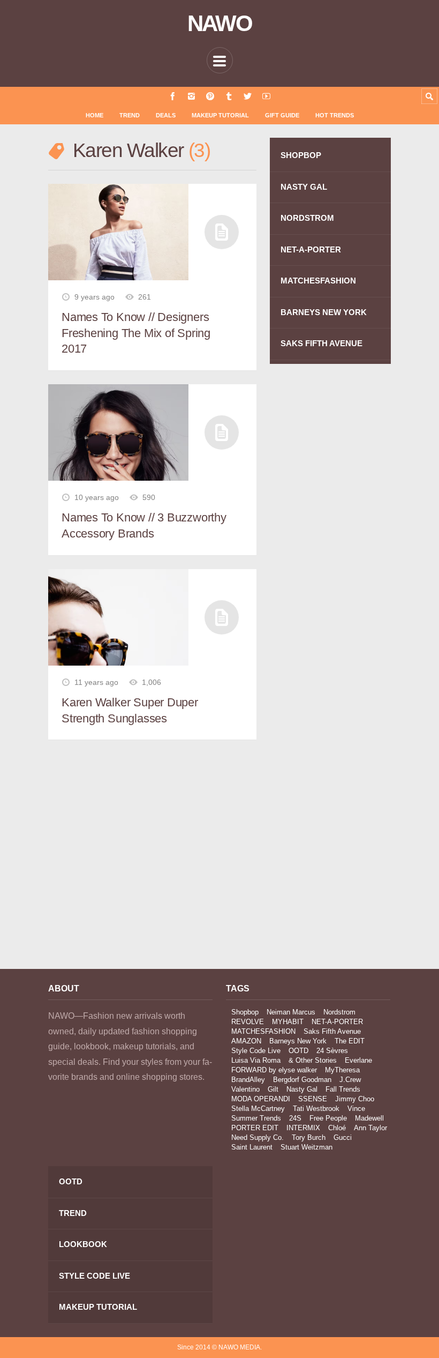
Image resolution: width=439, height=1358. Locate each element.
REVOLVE (247, 1021)
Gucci (343, 1137)
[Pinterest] (210, 96)
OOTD (298, 1050)
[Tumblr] (229, 96)
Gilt (273, 1089)
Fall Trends (343, 1089)
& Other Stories (313, 1060)
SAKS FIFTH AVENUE (321, 343)
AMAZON (246, 1041)
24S (295, 1118)
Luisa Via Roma (256, 1060)
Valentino (245, 1089)
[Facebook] (172, 96)
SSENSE (312, 1098)
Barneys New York (298, 1041)
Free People (328, 1118)
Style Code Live (256, 1050)
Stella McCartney (258, 1108)
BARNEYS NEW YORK (324, 312)
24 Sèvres (332, 1050)
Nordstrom (339, 1012)
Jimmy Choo (354, 1098)
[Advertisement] (130, 865)
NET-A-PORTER (311, 249)
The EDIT (350, 1041)
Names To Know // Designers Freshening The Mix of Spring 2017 (136, 332)
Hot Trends (334, 115)
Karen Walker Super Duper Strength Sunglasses (130, 710)
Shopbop (245, 1012)
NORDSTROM (307, 217)
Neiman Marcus (291, 1012)
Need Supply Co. (257, 1137)
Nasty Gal (301, 1089)
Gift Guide (282, 115)
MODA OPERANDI (260, 1098)
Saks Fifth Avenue (332, 1031)
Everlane (358, 1060)
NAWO (219, 23)
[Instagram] (191, 96)
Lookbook (83, 1244)
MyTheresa (342, 1069)
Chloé (337, 1127)
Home (94, 115)
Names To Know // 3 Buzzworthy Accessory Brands (144, 525)
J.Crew (350, 1079)
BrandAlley (248, 1079)
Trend (129, 115)
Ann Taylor (370, 1127)
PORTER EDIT (254, 1127)
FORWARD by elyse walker (274, 1069)
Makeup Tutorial (220, 115)
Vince (356, 1108)
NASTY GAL (304, 186)
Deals (166, 115)
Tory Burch (309, 1137)
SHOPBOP (301, 155)
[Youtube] (266, 96)
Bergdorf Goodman (302, 1079)
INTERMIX (303, 1127)
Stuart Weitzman (306, 1147)
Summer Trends (256, 1118)
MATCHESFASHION (318, 280)
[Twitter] (247, 96)
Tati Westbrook (316, 1108)
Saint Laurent (252, 1147)
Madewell (369, 1118)
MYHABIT (288, 1021)
